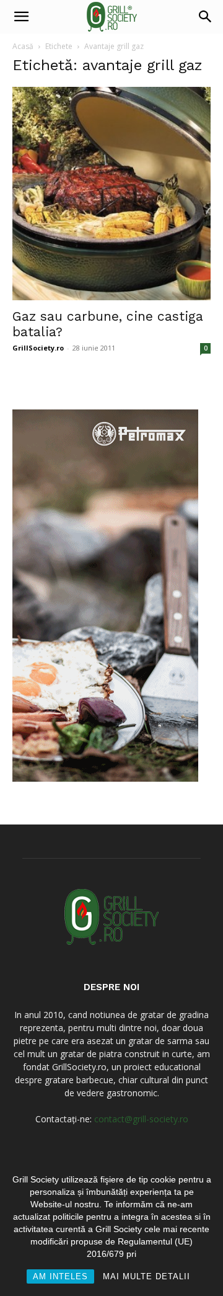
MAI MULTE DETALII (146, 1276)
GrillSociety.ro (38, 347)
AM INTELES (60, 1276)
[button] (21, 17)
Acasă (22, 46)
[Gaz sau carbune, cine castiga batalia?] (111, 193)
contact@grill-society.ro (141, 1119)
